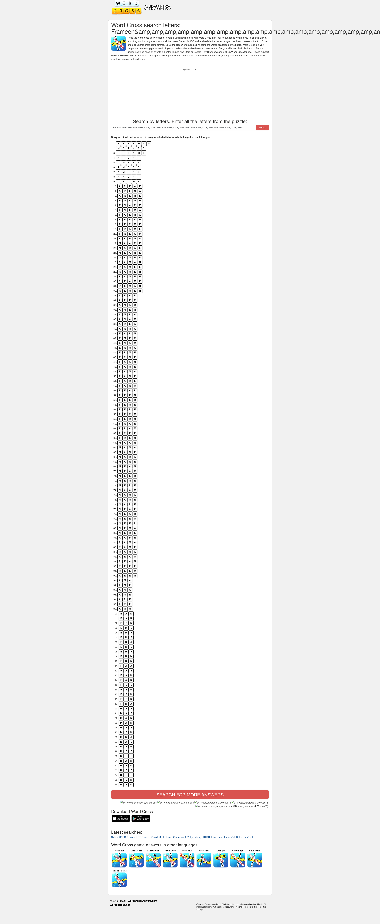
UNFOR (123, 837)
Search (262, 127)
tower (169, 837)
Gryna (176, 837)
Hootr (220, 837)
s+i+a (147, 837)
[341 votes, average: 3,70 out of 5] (138, 802)
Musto (162, 837)
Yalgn (190, 837)
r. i (251, 837)
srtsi (233, 837)
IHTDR (139, 837)
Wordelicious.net (120, 904)
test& (183, 837)
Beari (246, 837)
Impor (132, 837)
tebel (213, 837)
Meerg (198, 837)
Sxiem (114, 837)
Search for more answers (190, 794)
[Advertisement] (190, 93)
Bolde (239, 837)
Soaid (154, 837)
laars (226, 837)
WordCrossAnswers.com (142, 900)
